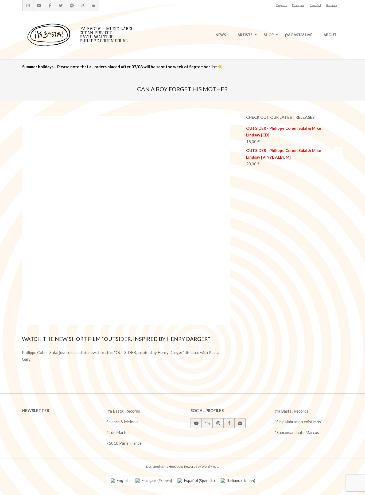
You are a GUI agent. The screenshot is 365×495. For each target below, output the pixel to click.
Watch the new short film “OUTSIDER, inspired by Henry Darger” (116, 339)
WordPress (209, 466)
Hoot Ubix (176, 466)
